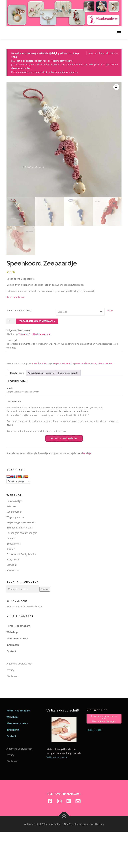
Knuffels (10, 549)
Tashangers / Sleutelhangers (21, 532)
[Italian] (22, 476)
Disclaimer (12, 676)
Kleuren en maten (17, 638)
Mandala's (12, 564)
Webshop (12, 632)
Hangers (11, 538)
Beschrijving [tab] (17, 372)
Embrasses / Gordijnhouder (21, 554)
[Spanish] (26, 476)
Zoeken (44, 589)
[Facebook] (50, 801)
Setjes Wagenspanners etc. (21, 522)
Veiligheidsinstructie (57, 757)
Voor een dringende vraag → (103, 53)
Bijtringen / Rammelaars (19, 527)
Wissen (110, 310)
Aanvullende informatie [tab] (41, 372)
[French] (15, 476)
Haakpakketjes (41, 334)
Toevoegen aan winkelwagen (37, 321)
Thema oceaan (104, 363)
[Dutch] (8, 476)
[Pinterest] (68, 801)
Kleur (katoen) (19, 310)
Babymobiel (12, 559)
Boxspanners (13, 543)
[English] (12, 476)
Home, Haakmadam (18, 625)
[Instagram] (59, 801)
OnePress (69, 824)
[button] (116, 87)
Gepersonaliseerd (62, 363)
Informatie (13, 644)
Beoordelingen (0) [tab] (68, 372)
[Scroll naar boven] (64, 816)
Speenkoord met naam (84, 363)
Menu (119, 32)
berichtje (86, 453)
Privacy (10, 670)
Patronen (23, 334)
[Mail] (78, 801)
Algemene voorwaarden (19, 663)
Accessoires (12, 570)
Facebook (94, 730)
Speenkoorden (39, 363)
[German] (19, 476)
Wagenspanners (15, 517)
